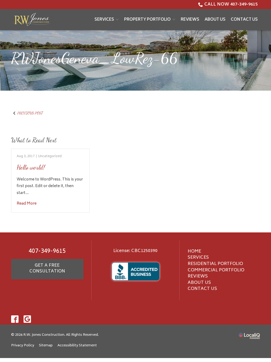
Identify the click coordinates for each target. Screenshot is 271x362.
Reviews (190, 19)
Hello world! (31, 167)
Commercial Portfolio (216, 270)
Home (194, 251)
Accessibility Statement (77, 345)
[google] (27, 319)
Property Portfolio (147, 19)
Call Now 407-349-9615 (231, 4)
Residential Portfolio (215, 264)
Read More (27, 203)
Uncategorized (50, 156)
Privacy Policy (22, 345)
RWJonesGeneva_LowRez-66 (94, 58)
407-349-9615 (47, 251)
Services (104, 19)
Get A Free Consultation (47, 268)
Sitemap (46, 345)
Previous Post (30, 113)
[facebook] (15, 319)
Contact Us (244, 19)
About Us (215, 19)
